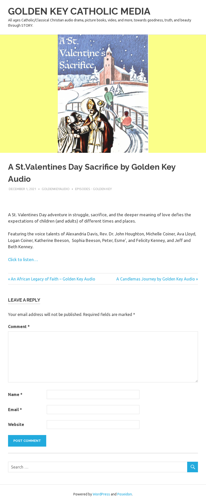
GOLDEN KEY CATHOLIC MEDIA (79, 11)
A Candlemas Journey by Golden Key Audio (155, 279)
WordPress (101, 494)
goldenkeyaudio (56, 189)
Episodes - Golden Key (93, 189)
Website (16, 424)
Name (15, 394)
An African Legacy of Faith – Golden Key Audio (53, 279)
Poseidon (124, 494)
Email (15, 409)
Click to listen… (23, 259)
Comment (19, 326)
